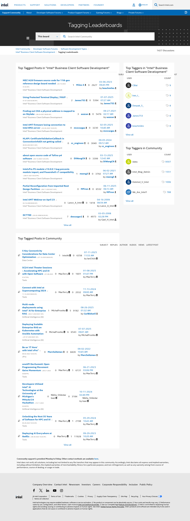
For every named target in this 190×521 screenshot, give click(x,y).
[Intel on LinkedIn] (47, 490)
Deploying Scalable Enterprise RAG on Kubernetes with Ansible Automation (33, 330)
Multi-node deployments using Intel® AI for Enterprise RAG (34, 309)
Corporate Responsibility (114, 484)
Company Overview (42, 484)
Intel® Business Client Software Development (35, 51)
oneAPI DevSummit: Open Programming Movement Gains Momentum (36, 369)
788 (169, 192)
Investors (86, 484)
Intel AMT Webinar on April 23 (40, 201)
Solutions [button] (50, 4)
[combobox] (107, 36)
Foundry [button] (99, 4)
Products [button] (20, 4)
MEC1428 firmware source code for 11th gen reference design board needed (46, 83)
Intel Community (23, 48)
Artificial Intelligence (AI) (33, 316)
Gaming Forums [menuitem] (103, 12)
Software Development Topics (74, 48)
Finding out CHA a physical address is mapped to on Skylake (49, 112)
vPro (24, 356)
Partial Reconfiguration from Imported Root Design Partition (46, 187)
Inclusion (133, 484)
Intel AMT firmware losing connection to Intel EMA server (44, 126)
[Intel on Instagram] (61, 490)
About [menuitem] (29, 12)
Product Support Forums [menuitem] (78, 12)
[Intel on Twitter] (41, 490)
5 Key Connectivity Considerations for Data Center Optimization (38, 253)
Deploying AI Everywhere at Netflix (37, 435)
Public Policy (146, 484)
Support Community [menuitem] (11, 12)
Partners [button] (84, 4)
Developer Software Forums (45, 48)
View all (67, 224)
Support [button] (35, 4)
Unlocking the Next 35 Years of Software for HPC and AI (37, 419)
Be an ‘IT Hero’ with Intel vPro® (31, 350)
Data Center (27, 260)
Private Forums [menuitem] (135, 12)
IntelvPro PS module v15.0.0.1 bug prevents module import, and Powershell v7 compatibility (48, 172)
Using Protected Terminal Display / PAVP (45, 99)
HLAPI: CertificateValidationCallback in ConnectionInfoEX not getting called (43, 141)
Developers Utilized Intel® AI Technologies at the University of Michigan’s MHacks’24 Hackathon (33, 394)
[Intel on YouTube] (54, 490)
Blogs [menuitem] (119, 12)
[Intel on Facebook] (34, 490)
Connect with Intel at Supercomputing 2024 (35, 290)
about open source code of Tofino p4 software (42, 157)
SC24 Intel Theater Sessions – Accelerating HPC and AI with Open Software (37, 272)
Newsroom (74, 484)
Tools (24, 279)
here (96, 458)
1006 (168, 181)
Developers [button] (67, 4)
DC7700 (35, 215)
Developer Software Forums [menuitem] (49, 12)
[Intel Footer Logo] (19, 496)
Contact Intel (60, 484)
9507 (168, 161)
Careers (96, 484)
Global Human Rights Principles (112, 506)
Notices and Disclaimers (128, 504)
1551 (168, 171)
